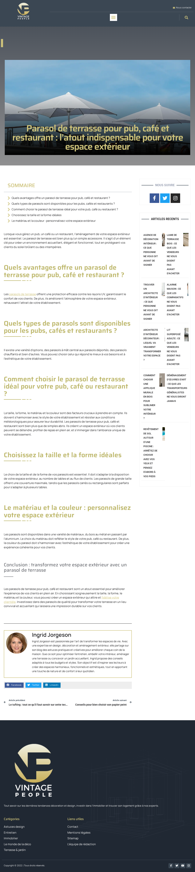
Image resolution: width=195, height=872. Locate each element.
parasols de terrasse (22, 294)
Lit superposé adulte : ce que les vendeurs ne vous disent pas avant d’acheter (174, 347)
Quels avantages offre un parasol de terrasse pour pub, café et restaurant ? (61, 198)
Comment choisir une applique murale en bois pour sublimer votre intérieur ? (149, 397)
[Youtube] (182, 865)
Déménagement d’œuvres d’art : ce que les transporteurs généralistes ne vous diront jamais (177, 388)
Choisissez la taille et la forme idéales (37, 215)
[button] (113, 17)
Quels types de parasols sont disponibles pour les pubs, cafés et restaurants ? (63, 204)
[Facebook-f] (171, 865)
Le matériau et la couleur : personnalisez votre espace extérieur (54, 221)
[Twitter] (176, 865)
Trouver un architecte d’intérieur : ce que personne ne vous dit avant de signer (150, 301)
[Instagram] (188, 865)
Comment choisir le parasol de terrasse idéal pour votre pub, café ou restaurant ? (65, 209)
